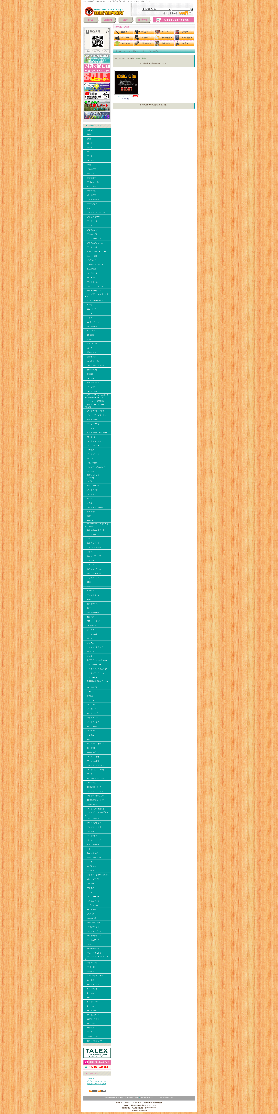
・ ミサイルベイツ (92, 901)
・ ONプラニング (91, 344)
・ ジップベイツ (91, 490)
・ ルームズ (89, 980)
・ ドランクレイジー (93, 665)
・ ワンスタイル (91, 1028)
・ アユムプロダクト (93, 239)
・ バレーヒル (90, 731)
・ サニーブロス (91, 463)
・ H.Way (88, 305)
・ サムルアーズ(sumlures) (95, 467)
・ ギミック (89, 378)
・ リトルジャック (92, 963)
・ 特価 (88, 134)
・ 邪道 (88, 516)
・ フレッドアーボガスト (95, 809)
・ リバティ (89, 971)
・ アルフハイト (91, 234)
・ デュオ (88, 656)
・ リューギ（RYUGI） (94, 953)
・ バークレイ (90, 709)
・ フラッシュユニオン (94, 791)
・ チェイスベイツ (92, 595)
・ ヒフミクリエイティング (95, 744)
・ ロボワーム (90, 1023)
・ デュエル (89, 643)
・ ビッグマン (90, 748)
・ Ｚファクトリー (92, 578)
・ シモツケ (89, 503)
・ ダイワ (88, 586)
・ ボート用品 (90, 195)
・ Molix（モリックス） (94, 923)
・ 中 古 (88, 1032)
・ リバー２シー (91, 967)
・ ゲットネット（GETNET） (96, 433)
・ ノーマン (89, 692)
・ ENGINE (89, 335)
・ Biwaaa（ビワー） (93, 752)
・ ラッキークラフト (93, 936)
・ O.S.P (88, 339)
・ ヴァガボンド (91, 273)
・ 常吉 (88, 608)
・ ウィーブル (90, 278)
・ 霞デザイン (90, 357)
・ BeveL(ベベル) (91, 853)
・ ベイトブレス (91, 836)
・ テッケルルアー (92, 634)
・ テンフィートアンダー (95, 647)
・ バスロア (89, 739)
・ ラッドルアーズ (92, 940)
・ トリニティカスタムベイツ (96, 669)
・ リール (88, 147)
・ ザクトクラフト (92, 454)
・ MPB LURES (91, 326)
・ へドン (88, 849)
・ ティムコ (89, 630)
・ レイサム (89, 993)
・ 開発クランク (91, 352)
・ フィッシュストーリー (95, 765)
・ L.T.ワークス (91, 331)
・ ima (87, 208)
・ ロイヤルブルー (92, 1015)
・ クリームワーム (92, 419)
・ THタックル (90, 625)
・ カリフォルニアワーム (95, 365)
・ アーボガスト (91, 247)
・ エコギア (89, 313)
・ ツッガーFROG (92, 612)
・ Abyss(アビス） (92, 204)
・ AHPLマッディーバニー (95, 252)
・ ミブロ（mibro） (92, 905)
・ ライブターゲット (93, 931)
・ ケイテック (90, 428)
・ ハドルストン (91, 718)
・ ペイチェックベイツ (94, 840)
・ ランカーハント (92, 949)
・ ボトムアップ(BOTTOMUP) (96, 875)
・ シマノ (88, 499)
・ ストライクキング (93, 547)
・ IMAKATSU (90, 269)
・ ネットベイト (91, 687)
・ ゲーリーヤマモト (93, 424)
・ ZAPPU (89, 459)
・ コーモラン (90, 437)
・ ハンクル (89, 735)
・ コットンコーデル (93, 441)
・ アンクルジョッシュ (94, 243)
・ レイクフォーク (92, 984)
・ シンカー (89, 160)
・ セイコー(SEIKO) (92, 573)
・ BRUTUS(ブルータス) (94, 800)
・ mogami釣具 (90, 918)
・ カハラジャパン (92, 361)
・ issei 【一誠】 (91, 256)
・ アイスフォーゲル (93, 199)
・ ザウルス (89, 450)
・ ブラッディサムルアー (95, 796)
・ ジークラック (91, 494)
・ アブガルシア (91, 230)
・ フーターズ (90, 783)
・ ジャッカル (90, 512)
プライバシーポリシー (165, 1097)
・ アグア (88, 226)
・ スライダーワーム (93, 569)
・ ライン (88, 152)
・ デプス (88, 639)
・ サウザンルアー (92, 446)
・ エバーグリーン (92, 322)
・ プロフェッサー (92, 818)
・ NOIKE (89, 696)
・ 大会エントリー (92, 130)
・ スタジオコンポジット (95, 530)
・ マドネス (89, 888)
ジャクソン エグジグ (151, 51)
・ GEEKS (89, 374)
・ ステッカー (90, 178)
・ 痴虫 (88, 599)
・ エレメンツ (90, 309)
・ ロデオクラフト (92, 1019)
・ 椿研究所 (89, 617)
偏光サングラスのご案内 (96, 1084)
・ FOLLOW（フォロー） (95, 778)
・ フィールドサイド (93, 757)
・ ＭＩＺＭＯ (90, 910)
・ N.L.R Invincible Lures (94, 300)
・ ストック (89, 560)
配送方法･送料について (148, 1097)
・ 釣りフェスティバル (94, 1041)
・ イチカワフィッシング (95, 265)
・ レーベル (89, 1006)
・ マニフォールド (92, 897)
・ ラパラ (88, 944)
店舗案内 (90, 1079)
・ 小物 (88, 165)
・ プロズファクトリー (94, 827)
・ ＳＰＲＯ (89, 565)
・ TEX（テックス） (93, 621)
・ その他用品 (90, 169)
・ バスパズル (90, 705)
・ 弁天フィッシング (93, 858)
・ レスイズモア (91, 1010)
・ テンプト (89, 652)
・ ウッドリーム (91, 282)
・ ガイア (88, 348)
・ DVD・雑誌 (90, 186)
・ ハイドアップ (91, 713)
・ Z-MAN (89, 520)
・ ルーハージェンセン (94, 976)
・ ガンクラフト (91, 370)
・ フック (88, 156)
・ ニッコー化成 (91, 678)
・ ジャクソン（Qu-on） (94, 507)
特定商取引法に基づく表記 (114, 1097)
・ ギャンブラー (91, 387)
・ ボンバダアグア (92, 879)
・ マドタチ (89, 884)
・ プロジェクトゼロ (93, 823)
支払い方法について (131, 1097)
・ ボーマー (89, 862)
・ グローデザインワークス (95, 415)
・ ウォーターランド (93, 291)
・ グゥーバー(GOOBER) (94, 401)
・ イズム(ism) (90, 260)
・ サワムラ (89, 472)
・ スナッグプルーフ (93, 556)
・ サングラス (90, 191)
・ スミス (88, 539)
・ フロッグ (89, 831)
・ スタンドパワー (92, 534)
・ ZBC (87, 582)
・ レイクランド (91, 989)
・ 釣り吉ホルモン (92, 604)
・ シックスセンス (92, 486)
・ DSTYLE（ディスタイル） (96, 660)
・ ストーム (89, 552)
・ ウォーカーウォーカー (95, 286)
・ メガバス (90, 914)
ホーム (118, 51)
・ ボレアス (89, 871)
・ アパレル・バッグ (93, 182)
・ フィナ (88, 774)
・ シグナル (89, 481)
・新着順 (143, 58)
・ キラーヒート (91, 391)
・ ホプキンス (90, 866)
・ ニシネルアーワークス (95, 673)
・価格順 (137, 58)
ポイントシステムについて (97, 1081)
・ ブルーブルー (91, 804)
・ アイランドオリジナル (95, 212)
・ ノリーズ (89, 700)
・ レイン (88, 997)
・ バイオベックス (92, 722)
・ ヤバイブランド (92, 927)
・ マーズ (88, 892)
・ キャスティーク (92, 383)
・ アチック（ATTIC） (94, 217)
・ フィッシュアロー (93, 761)
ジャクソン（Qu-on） (132, 51)
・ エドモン (89, 318)
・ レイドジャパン (92, 1002)
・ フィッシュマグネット (95, 770)
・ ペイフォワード (92, 844)
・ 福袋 (88, 139)
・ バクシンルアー (92, 726)
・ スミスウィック (92, 543)
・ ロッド (88, 143)
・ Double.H (89, 591)
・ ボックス (89, 173)
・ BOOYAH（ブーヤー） (95, 787)
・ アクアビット (91, 221)
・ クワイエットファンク (95, 411)
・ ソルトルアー (91, 1036)
